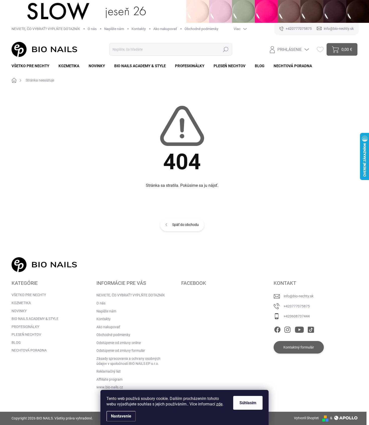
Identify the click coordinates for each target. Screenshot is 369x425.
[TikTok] (311, 328)
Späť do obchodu (185, 225)
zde (219, 404)
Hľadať (225, 49)
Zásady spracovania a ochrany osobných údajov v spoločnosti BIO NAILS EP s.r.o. (128, 361)
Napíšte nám (114, 29)
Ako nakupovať (165, 29)
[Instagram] (287, 328)
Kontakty (139, 29)
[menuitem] (32, 66)
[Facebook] (277, 328)
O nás (92, 29)
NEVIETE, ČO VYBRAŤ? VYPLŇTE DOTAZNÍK (46, 29)
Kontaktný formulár (298, 347)
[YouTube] (299, 328)
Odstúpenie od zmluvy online (118, 343)
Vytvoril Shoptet (306, 418)
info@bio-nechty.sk (299, 296)
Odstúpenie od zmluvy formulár (120, 351)
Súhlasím (247, 402)
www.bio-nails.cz (109, 387)
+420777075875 (297, 306)
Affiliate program (109, 379)
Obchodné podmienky (201, 29)
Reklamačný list (108, 371)
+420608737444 (297, 316)
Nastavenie (121, 416)
